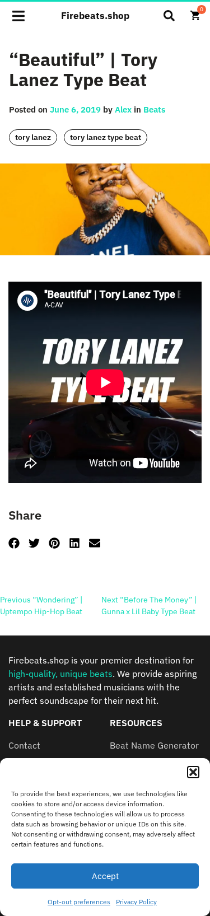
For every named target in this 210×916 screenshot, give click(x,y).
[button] (193, 772)
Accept (105, 876)
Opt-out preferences (79, 902)
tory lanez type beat (105, 137)
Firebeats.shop (95, 16)
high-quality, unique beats (60, 673)
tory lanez (33, 137)
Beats (154, 109)
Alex (123, 109)
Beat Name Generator (154, 745)
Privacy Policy (136, 902)
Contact (24, 745)
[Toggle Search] (169, 16)
